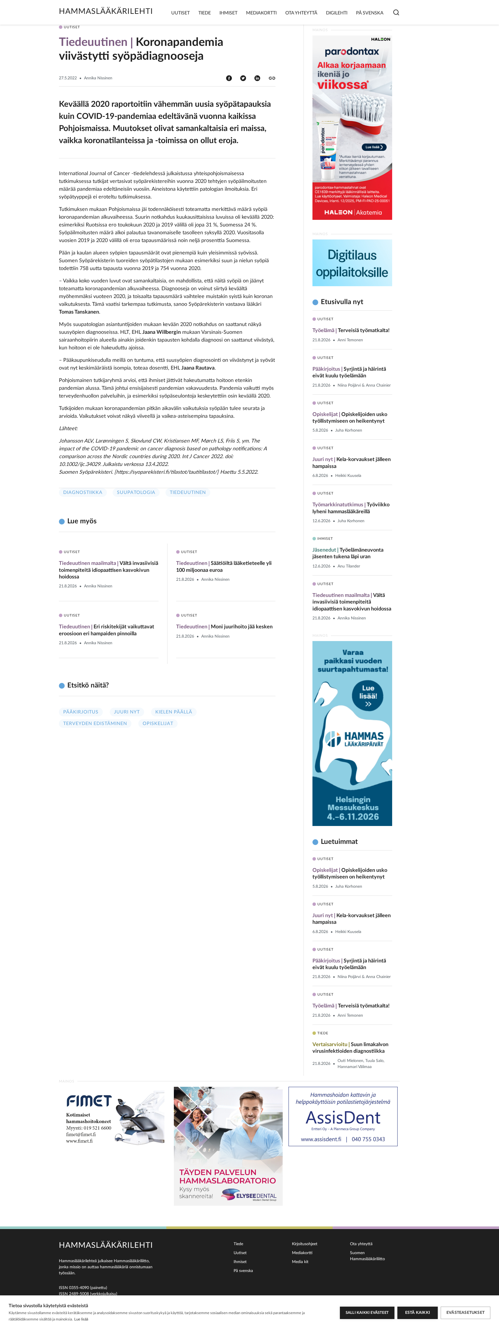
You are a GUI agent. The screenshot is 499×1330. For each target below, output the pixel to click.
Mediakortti (261, 13)
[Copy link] (272, 78)
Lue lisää (81, 1319)
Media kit (300, 1262)
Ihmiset (228, 13)
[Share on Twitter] (243, 78)
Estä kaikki (417, 1313)
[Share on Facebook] (229, 78)
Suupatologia (136, 492)
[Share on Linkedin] (257, 78)
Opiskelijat (158, 723)
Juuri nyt (127, 712)
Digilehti (336, 13)
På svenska (369, 13)
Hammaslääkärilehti (106, 11)
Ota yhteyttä (301, 13)
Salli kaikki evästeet (367, 1313)
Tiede (204, 13)
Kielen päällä (173, 712)
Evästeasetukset (465, 1313)
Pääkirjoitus (80, 712)
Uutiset (180, 13)
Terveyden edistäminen (95, 723)
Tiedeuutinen (188, 492)
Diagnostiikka (83, 492)
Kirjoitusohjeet (304, 1244)
